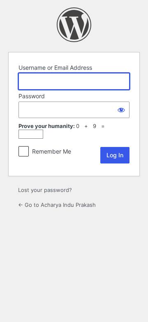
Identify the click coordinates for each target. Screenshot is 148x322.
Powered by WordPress (74, 24)
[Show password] (121, 110)
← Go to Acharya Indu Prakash (57, 204)
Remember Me (51, 151)
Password (31, 95)
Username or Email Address (55, 67)
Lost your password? (45, 190)
